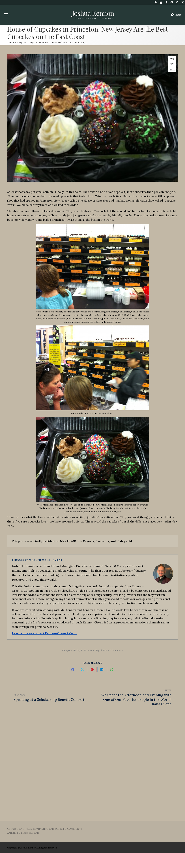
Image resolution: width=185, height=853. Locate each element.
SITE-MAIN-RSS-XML (27, 832)
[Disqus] (92, 765)
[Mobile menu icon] (6, 15)
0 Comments (116, 650)
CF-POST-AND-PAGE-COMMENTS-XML (31, 828)
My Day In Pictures (82, 650)
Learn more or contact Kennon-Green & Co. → (44, 633)
